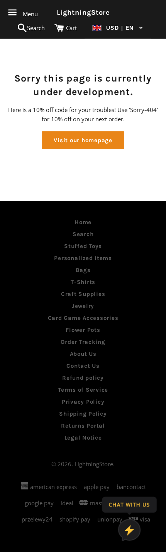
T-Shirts (83, 282)
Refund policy (83, 377)
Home (83, 222)
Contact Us (83, 365)
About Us (83, 353)
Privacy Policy (83, 401)
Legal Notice (83, 437)
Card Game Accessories (83, 317)
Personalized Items (83, 258)
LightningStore (83, 12)
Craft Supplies (83, 293)
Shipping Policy (83, 413)
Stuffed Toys (83, 246)
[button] (118, 28)
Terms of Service (83, 389)
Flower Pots (83, 329)
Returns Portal (83, 425)
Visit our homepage (83, 140)
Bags (83, 270)
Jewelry (83, 305)
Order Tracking (83, 341)
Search (83, 234)
